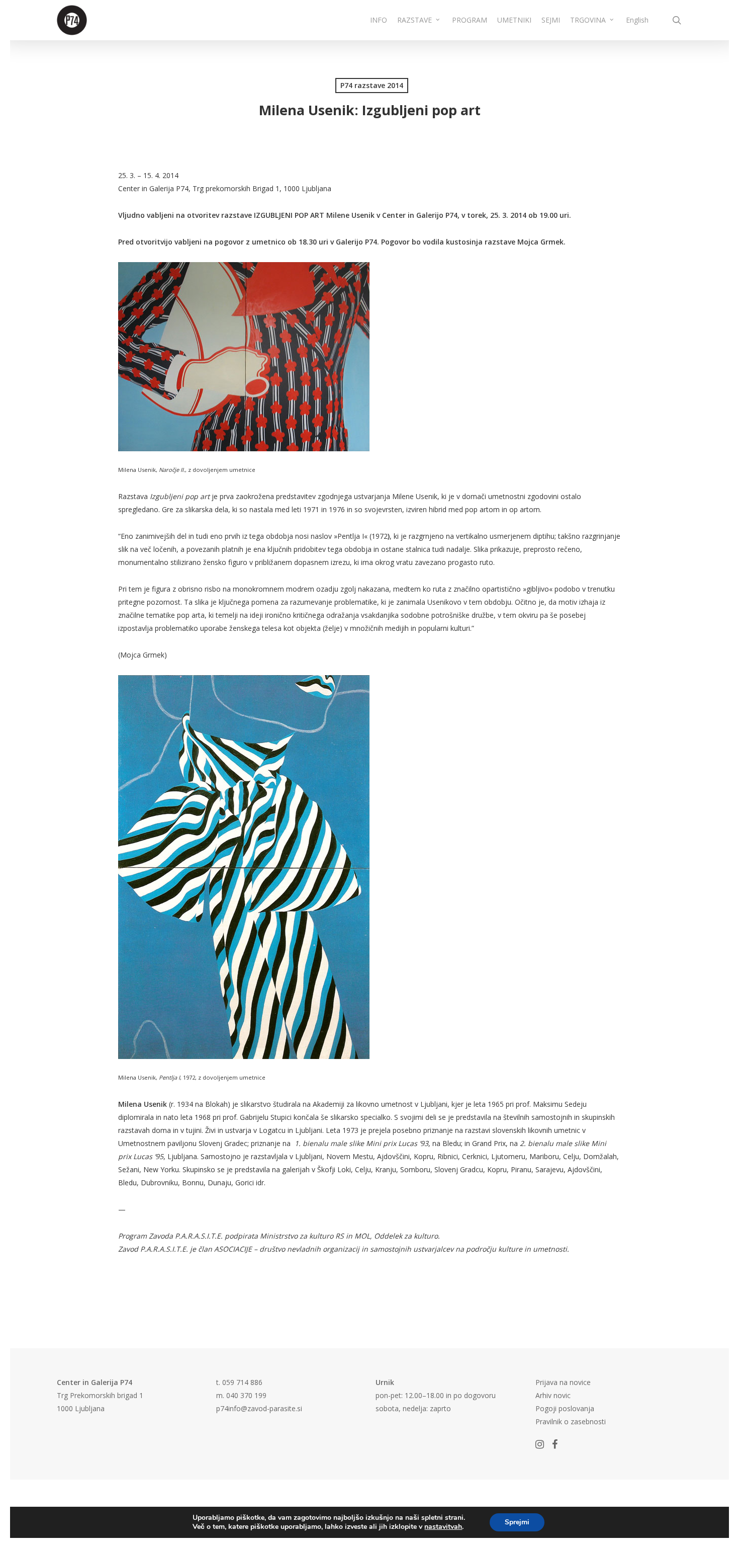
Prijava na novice (563, 1382)
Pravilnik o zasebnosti (570, 1421)
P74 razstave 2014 (371, 85)
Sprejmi (517, 1522)
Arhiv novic (553, 1395)
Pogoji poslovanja (564, 1408)
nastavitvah (443, 1526)
